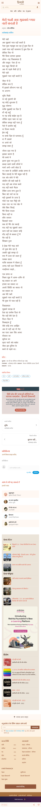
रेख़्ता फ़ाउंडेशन (10, 731)
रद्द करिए (29, 473)
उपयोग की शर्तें (22, 795)
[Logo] (20, 3)
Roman (5, 804)
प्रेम (4, 376)
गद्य (24, 11)
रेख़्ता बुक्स (4, 780)
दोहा (9, 756)
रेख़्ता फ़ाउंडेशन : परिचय (28, 752)
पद (9, 752)
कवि (15, 11)
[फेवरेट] (38, 804)
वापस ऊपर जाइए (22, 717)
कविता (19, 11)
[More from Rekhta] (38, 3)
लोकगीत (9, 759)
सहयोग (24, 763)
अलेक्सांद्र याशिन (7, 32)
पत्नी (9, 376)
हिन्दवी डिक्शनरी (25, 776)
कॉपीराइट (29, 795)
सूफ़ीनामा (23, 772)
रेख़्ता (3, 772)
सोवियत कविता (25, 376)
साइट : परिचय (26, 745)
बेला (11, 11)
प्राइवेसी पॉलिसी (13, 795)
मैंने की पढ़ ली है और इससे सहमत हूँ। (19, 732)
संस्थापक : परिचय (27, 748)
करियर (24, 759)
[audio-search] (37, 7)
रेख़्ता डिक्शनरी (6, 776)
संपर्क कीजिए (25, 756)
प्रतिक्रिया (36, 473)
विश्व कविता (5, 381)
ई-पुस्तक (28, 11)
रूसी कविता (16, 376)
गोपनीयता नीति (20, 731)
